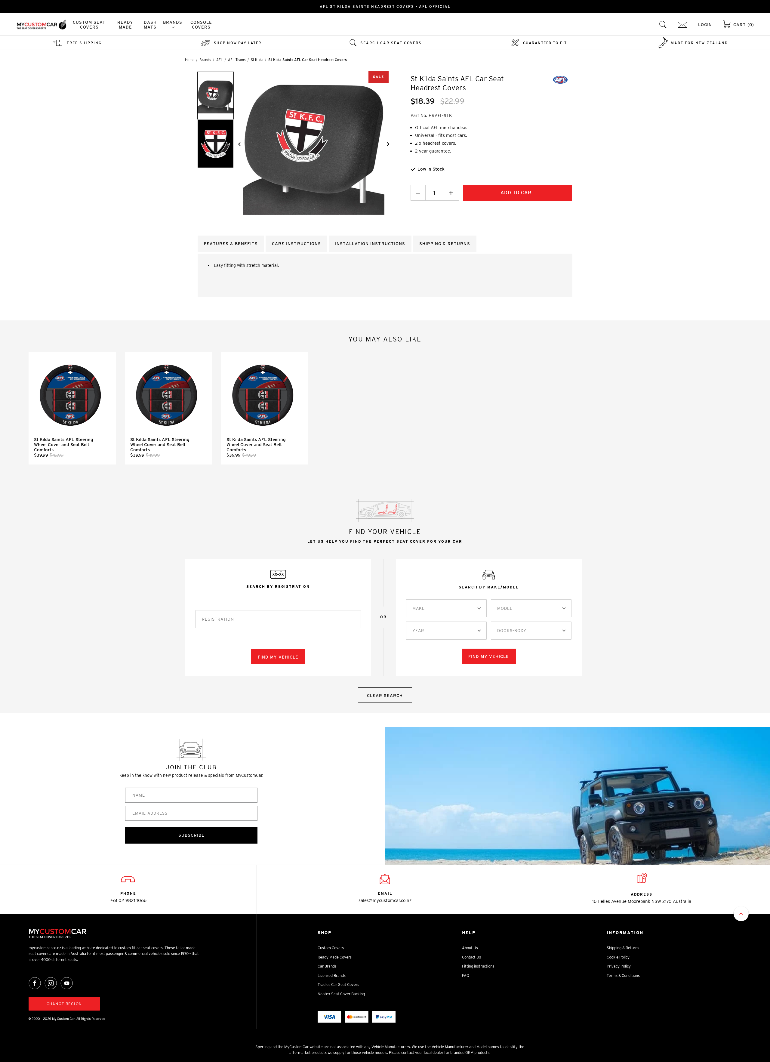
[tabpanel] (72, 408)
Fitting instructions (478, 966)
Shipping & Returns (623, 948)
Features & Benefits (231, 243)
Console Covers (201, 24)
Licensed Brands (332, 975)
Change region (64, 1004)
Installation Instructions (370, 243)
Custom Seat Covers (89, 24)
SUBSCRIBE (191, 835)
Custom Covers (331, 948)
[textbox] (418, 608)
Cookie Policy (618, 957)
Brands (172, 22)
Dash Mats (150, 24)
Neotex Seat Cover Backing (341, 994)
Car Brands (327, 966)
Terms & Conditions (623, 975)
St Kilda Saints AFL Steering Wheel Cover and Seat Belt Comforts (63, 444)
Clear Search (385, 695)
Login (705, 24)
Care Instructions (296, 243)
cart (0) (743, 24)
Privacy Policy (619, 966)
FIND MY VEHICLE (278, 657)
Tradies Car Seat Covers (338, 984)
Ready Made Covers (335, 957)
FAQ (465, 975)
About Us (470, 948)
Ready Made (125, 24)
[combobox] (446, 608)
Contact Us (471, 957)
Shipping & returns (444, 243)
